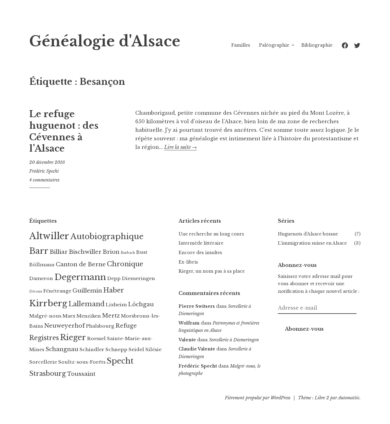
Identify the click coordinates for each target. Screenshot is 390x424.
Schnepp (116, 349)
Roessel (96, 338)
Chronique (125, 264)
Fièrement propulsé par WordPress (257, 398)
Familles (240, 45)
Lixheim (116, 304)
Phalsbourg (100, 326)
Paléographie (274, 45)
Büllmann (42, 265)
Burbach (128, 253)
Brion (111, 251)
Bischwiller (85, 251)
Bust (141, 252)
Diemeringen (138, 278)
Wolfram (189, 323)
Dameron (41, 278)
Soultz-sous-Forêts (81, 362)
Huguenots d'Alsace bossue (308, 234)
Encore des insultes (200, 252)
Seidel (136, 349)
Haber (113, 290)
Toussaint (81, 373)
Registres (44, 338)
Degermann (80, 277)
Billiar (59, 251)
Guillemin (87, 290)
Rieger (73, 337)
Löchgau (141, 304)
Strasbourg (47, 373)
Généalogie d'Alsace (104, 41)
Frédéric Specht (44, 171)
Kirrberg (48, 303)
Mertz (111, 315)
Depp (114, 278)
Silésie (153, 349)
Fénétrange (57, 291)
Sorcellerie (43, 362)
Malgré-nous (45, 316)
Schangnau (61, 349)
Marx (68, 316)
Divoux (35, 291)
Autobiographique (107, 236)
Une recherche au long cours (211, 234)
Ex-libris (188, 262)
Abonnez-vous (304, 329)
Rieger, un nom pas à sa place (212, 271)
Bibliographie (316, 45)
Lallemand (87, 304)
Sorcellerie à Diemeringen (234, 340)
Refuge (126, 325)
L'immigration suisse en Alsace (312, 243)
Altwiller (49, 236)
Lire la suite (180, 147)
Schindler (92, 349)
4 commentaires (44, 180)
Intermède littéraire (201, 243)
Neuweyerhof (64, 325)
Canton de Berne (81, 264)
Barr (38, 251)
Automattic (349, 398)
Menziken (88, 316)
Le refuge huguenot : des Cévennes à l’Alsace (63, 131)
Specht (120, 361)
